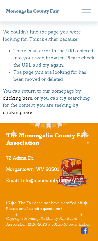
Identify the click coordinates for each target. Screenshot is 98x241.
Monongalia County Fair (32, 10)
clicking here (17, 98)
